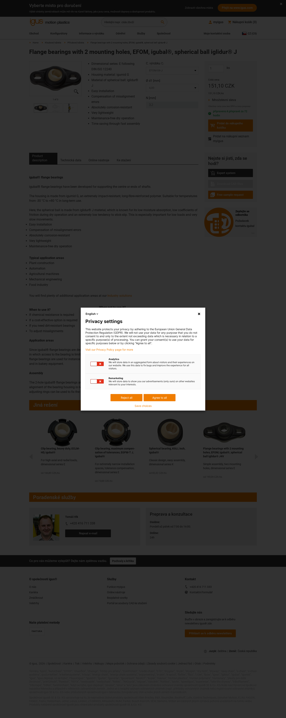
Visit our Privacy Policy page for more (109, 349)
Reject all (126, 397)
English (91, 313)
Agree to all (159, 397)
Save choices (143, 405)
